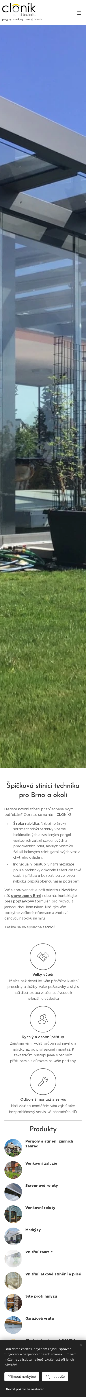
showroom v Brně (26, 895)
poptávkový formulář (31, 901)
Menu (79, 12)
